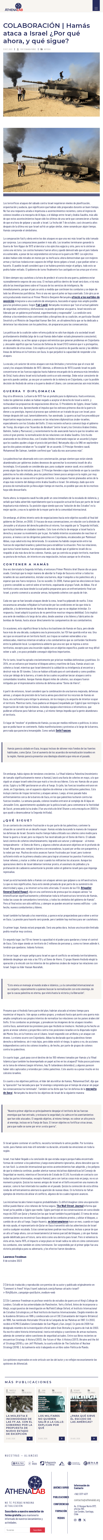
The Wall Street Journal (70, 1205)
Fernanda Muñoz (29, 49)
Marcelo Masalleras (11, 1391)
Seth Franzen (63, 730)
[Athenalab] (13, 7)
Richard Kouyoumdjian (75, 1391)
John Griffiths (41, 1391)
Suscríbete (37, 1530)
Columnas (91, 1392)
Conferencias (61, 1504)
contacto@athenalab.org (87, 1500)
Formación (61, 1511)
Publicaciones (61, 1497)
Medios (61, 1518)
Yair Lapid (41, 304)
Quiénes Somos (61, 1487)
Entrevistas (27, 1392)
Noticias (47, 49)
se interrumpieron (58, 1221)
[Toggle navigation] (96, 5)
